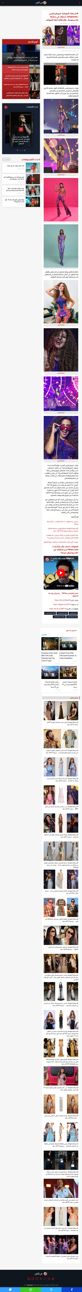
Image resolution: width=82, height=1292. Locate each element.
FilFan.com (54, 1285)
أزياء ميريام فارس (72, 616)
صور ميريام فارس (62, 613)
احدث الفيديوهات (23, 159)
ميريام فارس (73, 613)
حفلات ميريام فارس (59, 616)
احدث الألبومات (32, 107)
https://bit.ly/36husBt (62, 600)
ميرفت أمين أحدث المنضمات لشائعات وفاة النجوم (61, 542)
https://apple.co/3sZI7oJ (62, 604)
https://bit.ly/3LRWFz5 (57, 609)
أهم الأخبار (33, 42)
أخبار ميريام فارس (50, 613)
